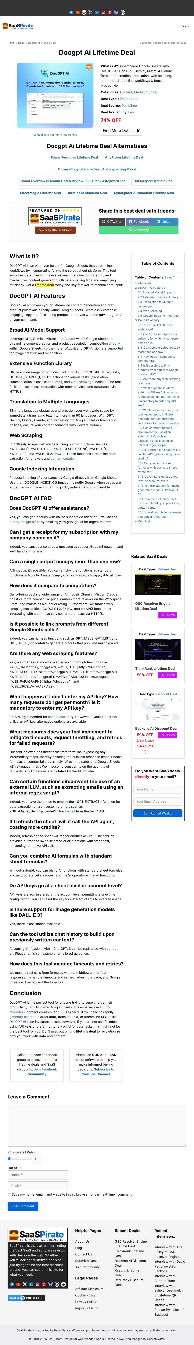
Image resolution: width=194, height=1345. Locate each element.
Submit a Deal (86, 1261)
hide (169, 277)
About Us (82, 1241)
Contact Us (83, 1254)
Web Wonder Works (91, 1339)
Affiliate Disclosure (89, 1289)
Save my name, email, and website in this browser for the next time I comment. (72, 1194)
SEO (154, 92)
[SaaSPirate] (18, 26)
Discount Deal (166, 694)
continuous (56, 717)
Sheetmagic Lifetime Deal (40, 193)
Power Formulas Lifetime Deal (74, 157)
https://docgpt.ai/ (22, 522)
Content (126, 92)
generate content (22, 1017)
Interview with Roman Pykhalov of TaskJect (169, 1309)
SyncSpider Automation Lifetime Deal (144, 193)
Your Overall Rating (22, 1152)
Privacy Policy (85, 1302)
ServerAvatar (155, 1339)
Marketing (141, 92)
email (71, 811)
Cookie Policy (85, 1295)
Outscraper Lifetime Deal (153, 181)
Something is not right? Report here (55, 134)
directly (114, 343)
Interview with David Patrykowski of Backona (169, 1266)
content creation (63, 458)
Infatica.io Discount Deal (87, 193)
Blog (78, 1248)
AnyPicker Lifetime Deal (124, 157)
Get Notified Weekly (157, 813)
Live (131, 112)
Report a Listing (87, 1308)
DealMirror (129, 106)
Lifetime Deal (128, 99)
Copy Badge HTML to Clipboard (55, 230)
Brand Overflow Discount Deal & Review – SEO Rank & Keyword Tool (73, 181)
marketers (17, 1012)
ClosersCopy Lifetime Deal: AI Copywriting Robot (97, 169)
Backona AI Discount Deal (156, 728)
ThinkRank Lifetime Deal (155, 669)
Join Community (87, 1267)
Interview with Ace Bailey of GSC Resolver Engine (168, 1252)
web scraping (81, 382)
